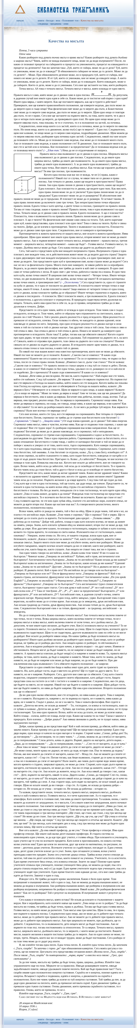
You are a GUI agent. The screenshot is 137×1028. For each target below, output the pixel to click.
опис (66, 23)
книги (41, 20)
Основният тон (70, 20)
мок (58, 20)
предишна (55, 23)
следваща (43, 23)
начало (20, 20)
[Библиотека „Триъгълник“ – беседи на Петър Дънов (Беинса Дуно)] (68, 8)
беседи (50, 20)
